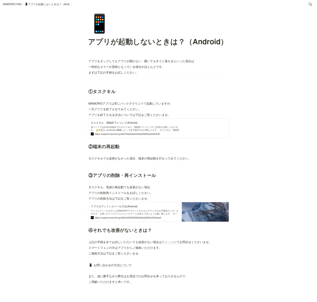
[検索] (310, 4)
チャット (168, 242)
